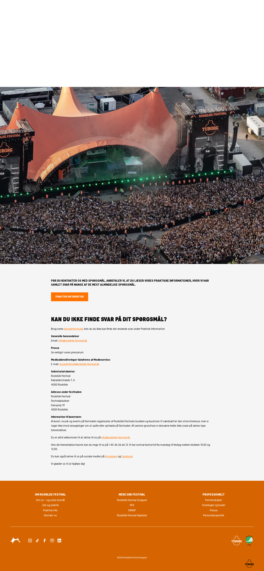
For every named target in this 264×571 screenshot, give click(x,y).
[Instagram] (30, 540)
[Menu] (251, 9)
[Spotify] (52, 540)
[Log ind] (242, 9)
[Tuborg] (236, 540)
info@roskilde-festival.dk (73, 340)
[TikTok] (37, 540)
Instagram (111, 456)
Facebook (127, 456)
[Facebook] (44, 540)
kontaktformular (73, 329)
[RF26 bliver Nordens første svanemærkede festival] (249, 540)
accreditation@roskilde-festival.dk (79, 364)
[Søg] (234, 9)
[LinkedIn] (59, 540)
